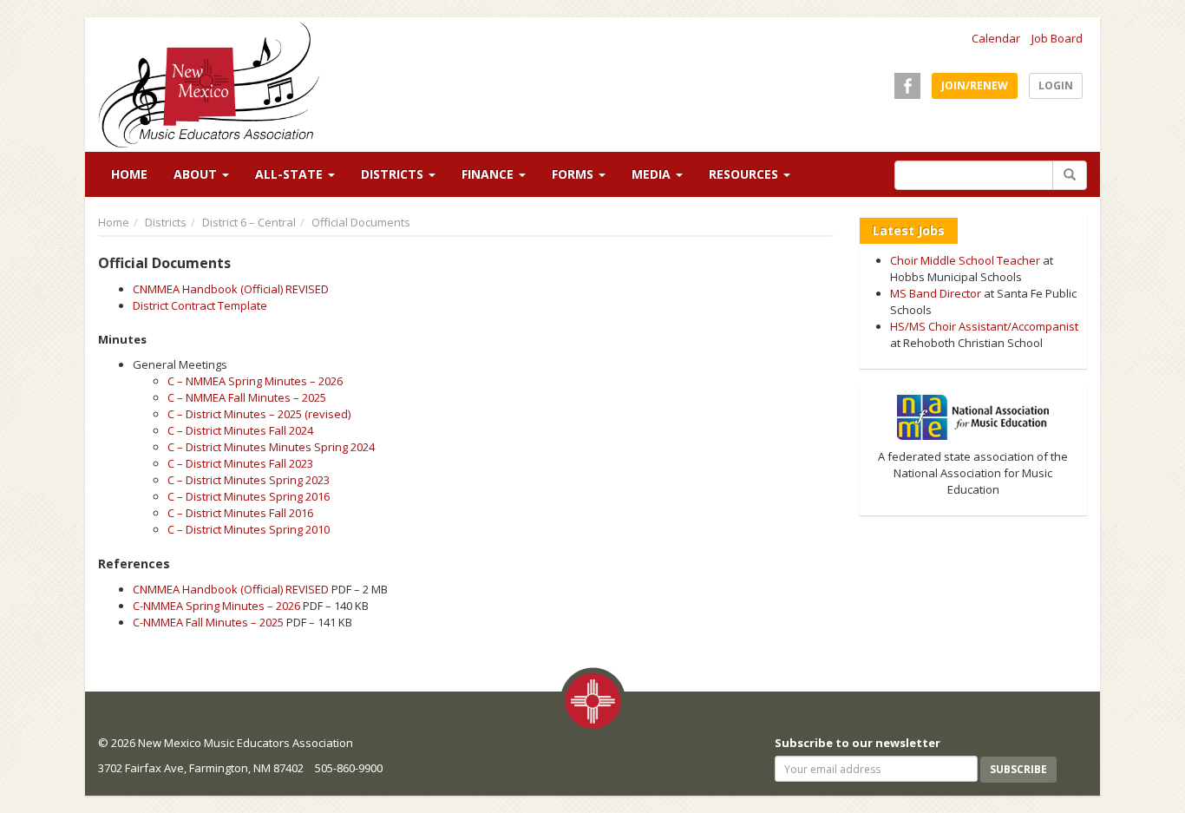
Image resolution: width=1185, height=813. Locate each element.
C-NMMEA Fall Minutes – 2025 (208, 622)
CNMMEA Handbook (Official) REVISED (231, 289)
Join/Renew (974, 85)
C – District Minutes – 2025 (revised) (258, 414)
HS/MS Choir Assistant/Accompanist (984, 326)
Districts (394, 174)
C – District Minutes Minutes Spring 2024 (271, 447)
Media (653, 174)
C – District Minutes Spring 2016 (248, 496)
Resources (745, 174)
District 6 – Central (249, 222)
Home (129, 174)
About (196, 174)
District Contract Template (200, 305)
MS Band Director (935, 293)
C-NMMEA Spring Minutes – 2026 (216, 605)
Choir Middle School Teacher (965, 260)
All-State (290, 174)
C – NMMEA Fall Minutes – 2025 (246, 397)
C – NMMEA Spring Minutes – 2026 (255, 381)
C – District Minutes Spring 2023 (248, 480)
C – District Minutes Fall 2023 (240, 463)
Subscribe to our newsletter (857, 743)
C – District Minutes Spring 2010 (248, 529)
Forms (574, 174)
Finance (489, 174)
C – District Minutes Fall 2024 (240, 430)
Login (1055, 85)
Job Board (1057, 38)
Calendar (996, 38)
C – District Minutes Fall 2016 (240, 513)
